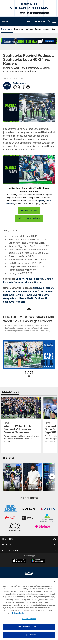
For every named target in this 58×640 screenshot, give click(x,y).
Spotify (41, 200)
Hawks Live (31, 294)
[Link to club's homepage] (5, 20)
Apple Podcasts (34, 278)
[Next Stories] (52, 476)
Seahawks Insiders (43, 287)
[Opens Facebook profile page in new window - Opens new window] (15, 87)
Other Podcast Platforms (29, 218)
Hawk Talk (10, 291)
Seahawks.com (19, 83)
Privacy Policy (18, 613)
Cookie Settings (29, 619)
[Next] (37, 372)
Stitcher (38, 282)
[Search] (49, 21)
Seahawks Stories (27, 291)
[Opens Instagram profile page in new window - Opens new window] (23, 87)
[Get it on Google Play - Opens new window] (38, 562)
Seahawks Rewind (13, 294)
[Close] (55, 582)
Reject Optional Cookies (28, 627)
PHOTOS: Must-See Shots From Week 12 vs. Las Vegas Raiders (28, 319)
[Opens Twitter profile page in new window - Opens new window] (19, 87)
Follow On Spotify (29, 210)
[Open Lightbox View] (29, 359)
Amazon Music (23, 282)
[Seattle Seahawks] (29, 574)
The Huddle (45, 291)
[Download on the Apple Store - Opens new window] (19, 561)
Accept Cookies (29, 635)
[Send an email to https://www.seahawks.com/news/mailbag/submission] (28, 87)
